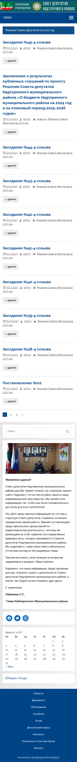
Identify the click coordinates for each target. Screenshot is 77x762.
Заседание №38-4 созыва (27, 349)
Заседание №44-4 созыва (27, 147)
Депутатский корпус (38, 727)
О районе (38, 714)
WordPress (37, 757)
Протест (38, 748)
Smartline (54, 757)
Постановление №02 (22, 383)
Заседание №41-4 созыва (26, 248)
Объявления (38, 707)
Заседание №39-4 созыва (27, 315)
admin (27, 48)
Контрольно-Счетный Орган (38, 741)
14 (44, 650)
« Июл (9, 666)
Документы (38, 700)
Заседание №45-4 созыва (27, 42)
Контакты (38, 734)
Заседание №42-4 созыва (27, 214)
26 (25, 658)
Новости (42, 119)
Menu (8, 17)
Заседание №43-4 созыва (27, 181)
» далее (10, 60)
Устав (38, 721)
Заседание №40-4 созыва (27, 282)
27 (34, 658)
